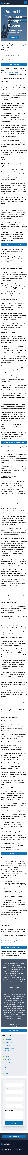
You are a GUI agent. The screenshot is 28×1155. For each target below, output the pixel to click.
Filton (6, 1073)
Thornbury (8, 1062)
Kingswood (8, 1059)
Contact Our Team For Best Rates (14, 244)
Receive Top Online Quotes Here (14, 947)
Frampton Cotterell (10, 1068)
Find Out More (14, 853)
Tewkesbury (11, 941)
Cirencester (8, 1053)
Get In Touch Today (14, 64)
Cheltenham (4, 941)
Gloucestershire (5, 943)
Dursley (7, 1056)
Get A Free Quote (14, 1030)
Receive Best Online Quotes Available (14, 442)
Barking (12, 943)
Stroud (7, 1051)
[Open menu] (25, 2)
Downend (7, 1070)
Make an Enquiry (14, 1136)
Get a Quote (14, 37)
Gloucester (18, 941)
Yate (6, 1065)
